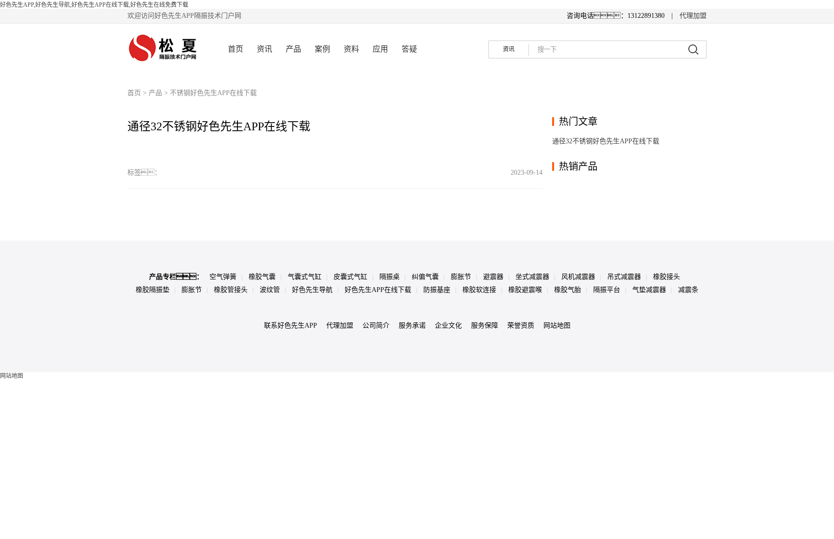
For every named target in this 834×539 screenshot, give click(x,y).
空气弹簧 (222, 276)
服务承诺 (412, 325)
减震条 (688, 289)
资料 (351, 49)
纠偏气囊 (425, 276)
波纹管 (270, 289)
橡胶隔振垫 (152, 289)
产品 (293, 49)
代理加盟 (693, 15)
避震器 (493, 276)
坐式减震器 (532, 276)
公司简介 (375, 325)
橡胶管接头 (231, 289)
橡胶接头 (666, 276)
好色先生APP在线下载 (378, 289)
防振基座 (436, 289)
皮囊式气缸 (350, 276)
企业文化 (448, 325)
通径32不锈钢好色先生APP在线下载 (218, 126)
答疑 (409, 49)
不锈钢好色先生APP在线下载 (213, 93)
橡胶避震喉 (525, 289)
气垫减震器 (649, 289)
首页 (235, 49)
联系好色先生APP (290, 325)
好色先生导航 (312, 289)
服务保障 (484, 325)
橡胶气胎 (567, 289)
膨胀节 (461, 276)
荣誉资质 (520, 325)
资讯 (264, 49)
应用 (380, 49)
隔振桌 (389, 276)
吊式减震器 (624, 276)
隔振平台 (606, 289)
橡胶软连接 (479, 289)
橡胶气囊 (262, 276)
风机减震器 (578, 276)
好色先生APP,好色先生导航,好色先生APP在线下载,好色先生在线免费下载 (94, 4)
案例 (322, 49)
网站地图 (556, 325)
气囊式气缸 (304, 276)
